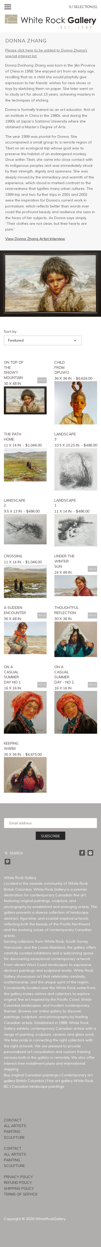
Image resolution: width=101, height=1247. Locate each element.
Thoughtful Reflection (65, 610)
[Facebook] (82, 853)
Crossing (13, 556)
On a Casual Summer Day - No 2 (64, 674)
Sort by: (10, 331)
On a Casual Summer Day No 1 (12, 674)
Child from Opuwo (61, 367)
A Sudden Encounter (14, 610)
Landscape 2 (14, 503)
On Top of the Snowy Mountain (14, 370)
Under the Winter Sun (64, 561)
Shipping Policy (19, 1188)
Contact (12, 1120)
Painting (12, 1131)
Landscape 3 (65, 437)
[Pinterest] (7, 861)
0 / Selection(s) (83, 7)
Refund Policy (18, 1182)
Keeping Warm (11, 746)
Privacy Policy (18, 1176)
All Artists (15, 1125)
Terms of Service (21, 1194)
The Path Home (12, 437)
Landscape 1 (65, 503)
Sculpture (14, 1137)
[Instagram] (90, 853)
